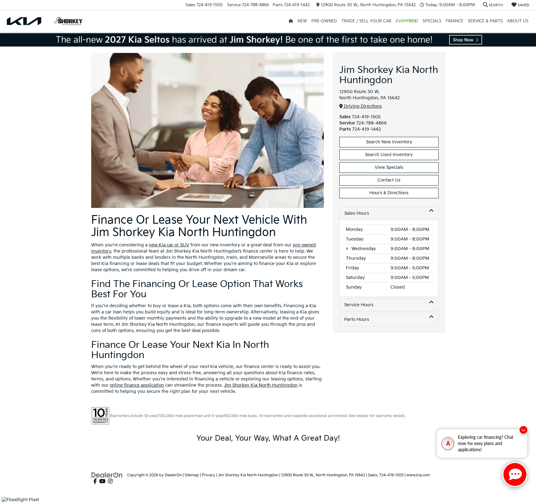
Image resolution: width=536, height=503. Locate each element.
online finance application (137, 385)
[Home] (290, 21)
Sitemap (192, 475)
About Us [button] (518, 21)
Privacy (208, 475)
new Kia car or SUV (169, 245)
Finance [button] (454, 21)
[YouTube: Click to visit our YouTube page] (102, 481)
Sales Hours (356, 213)
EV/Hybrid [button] (407, 21)
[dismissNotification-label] (523, 430)
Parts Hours (356, 319)
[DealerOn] (107, 475)
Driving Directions (362, 106)
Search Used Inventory (389, 154)
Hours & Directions (389, 192)
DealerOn (173, 475)
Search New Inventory (389, 142)
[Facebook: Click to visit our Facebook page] (95, 481)
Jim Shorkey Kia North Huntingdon (260, 385)
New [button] (302, 21)
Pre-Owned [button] (324, 21)
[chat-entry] (514, 474)
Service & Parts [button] (485, 21)
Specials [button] (431, 21)
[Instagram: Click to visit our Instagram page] (110, 481)
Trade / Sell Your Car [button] (366, 21)
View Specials (389, 167)
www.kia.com (418, 475)
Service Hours (358, 305)
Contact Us (388, 180)
